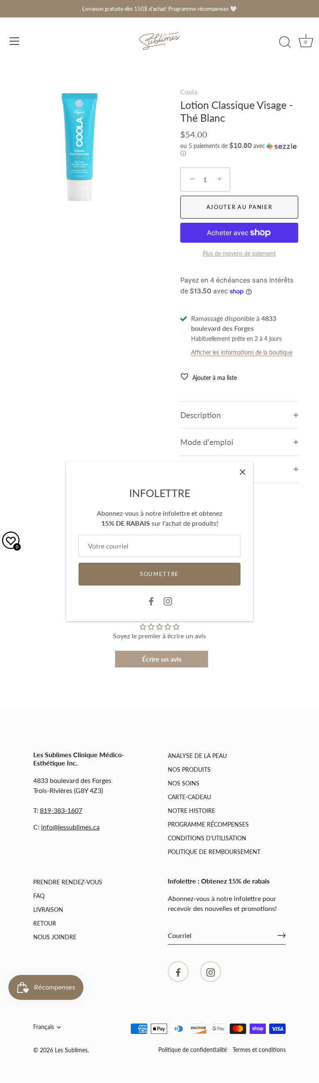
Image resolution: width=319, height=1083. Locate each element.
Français (43, 1027)
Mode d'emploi (206, 442)
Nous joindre (54, 936)
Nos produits (189, 769)
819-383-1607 (61, 810)
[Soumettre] (281, 935)
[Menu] (14, 41)
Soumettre (159, 574)
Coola (188, 92)
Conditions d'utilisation (207, 838)
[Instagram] (168, 600)
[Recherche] (285, 42)
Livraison (48, 909)
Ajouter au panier (239, 207)
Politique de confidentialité (192, 1049)
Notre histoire (191, 810)
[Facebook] (151, 600)
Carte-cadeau (189, 796)
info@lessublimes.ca (70, 827)
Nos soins (183, 783)
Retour (44, 923)
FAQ (38, 895)
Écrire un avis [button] (162, 659)
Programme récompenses (208, 824)
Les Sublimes (71, 1050)
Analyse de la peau (197, 755)
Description (200, 415)
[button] (239, 150)
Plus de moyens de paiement (239, 253)
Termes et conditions (259, 1049)
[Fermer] (242, 472)
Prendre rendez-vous (67, 882)
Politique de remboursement (214, 851)
